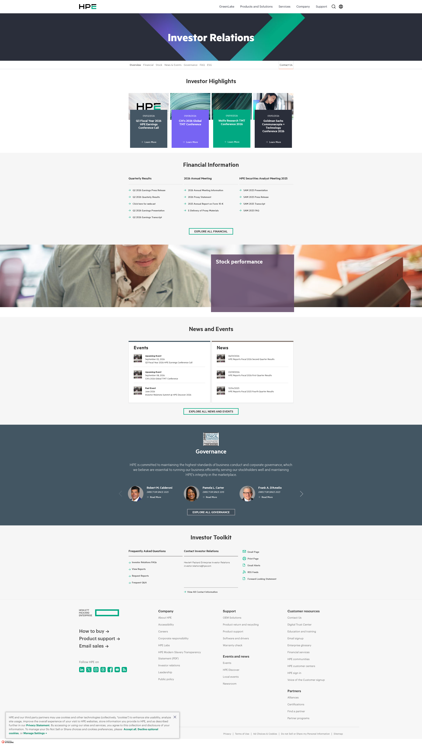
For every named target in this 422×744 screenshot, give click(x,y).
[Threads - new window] (103, 669)
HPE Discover (231, 669)
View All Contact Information (202, 591)
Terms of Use (242, 733)
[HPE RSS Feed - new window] (124, 669)
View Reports (139, 569)
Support (321, 6)
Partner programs (298, 718)
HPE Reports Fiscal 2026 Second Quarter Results (251, 359)
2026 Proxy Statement (199, 197)
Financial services (298, 652)
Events (227, 662)
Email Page (253, 551)
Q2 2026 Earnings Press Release (149, 190)
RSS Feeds (253, 572)
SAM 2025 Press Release (256, 197)
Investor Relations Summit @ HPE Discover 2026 (168, 394)
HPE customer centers (301, 666)
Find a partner (296, 711)
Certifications (295, 704)
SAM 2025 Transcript (254, 203)
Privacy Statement (37, 725)
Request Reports (140, 575)
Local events (231, 676)
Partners (294, 691)
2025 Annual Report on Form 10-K (205, 203)
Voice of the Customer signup (306, 679)
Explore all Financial (211, 231)
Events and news (236, 656)
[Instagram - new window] (96, 669)
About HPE (165, 617)
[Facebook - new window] (110, 669)
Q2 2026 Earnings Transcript (147, 217)
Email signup (295, 638)
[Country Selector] (341, 6)
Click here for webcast (144, 203)
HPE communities (298, 659)
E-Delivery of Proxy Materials (203, 210)
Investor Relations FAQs (144, 562)
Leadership (165, 672)
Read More (155, 497)
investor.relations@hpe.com (197, 565)
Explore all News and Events (211, 411)
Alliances (293, 697)
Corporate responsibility (173, 638)
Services (284, 6)
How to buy (91, 631)
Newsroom (230, 683)
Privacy (227, 733)
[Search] (334, 6)
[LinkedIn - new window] (81, 669)
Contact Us (286, 64)
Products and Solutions (256, 6)
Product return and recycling (241, 624)
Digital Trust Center (299, 624)
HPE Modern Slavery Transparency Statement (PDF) (179, 655)
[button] (175, 717)
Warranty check (232, 645)
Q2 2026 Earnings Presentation (149, 210)
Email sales (91, 646)
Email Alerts (254, 565)
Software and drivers (236, 638)
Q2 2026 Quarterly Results (146, 197)
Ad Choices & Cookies (265, 733)
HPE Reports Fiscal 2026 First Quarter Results (250, 375)
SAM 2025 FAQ (251, 210)
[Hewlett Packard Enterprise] (87, 6)
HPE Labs (164, 645)
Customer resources (303, 611)
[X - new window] (88, 669)
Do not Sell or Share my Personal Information (305, 733)
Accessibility (166, 624)
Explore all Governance (211, 512)
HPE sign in (294, 673)
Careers (163, 631)
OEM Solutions (232, 617)
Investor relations (169, 665)
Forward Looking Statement (262, 578)
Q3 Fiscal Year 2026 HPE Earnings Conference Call (168, 362)
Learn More (150, 142)
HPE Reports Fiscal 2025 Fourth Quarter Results (251, 391)
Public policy (166, 679)
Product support (97, 638)
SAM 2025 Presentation (255, 190)
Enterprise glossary (299, 645)
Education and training (301, 631)
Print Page (253, 558)
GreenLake (226, 6)
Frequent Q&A (139, 582)
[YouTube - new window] (117, 669)
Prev (120, 494)
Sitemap (338, 733)
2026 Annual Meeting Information (205, 190)
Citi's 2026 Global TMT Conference (161, 378)
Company (303, 6)
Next (301, 494)
